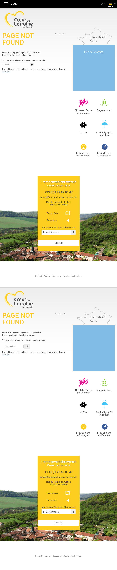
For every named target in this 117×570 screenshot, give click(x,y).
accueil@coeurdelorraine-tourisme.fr (58, 197)
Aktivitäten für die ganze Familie (83, 111)
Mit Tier (83, 132)
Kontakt (58, 242)
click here (6, 72)
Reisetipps (52, 220)
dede (110, 6)
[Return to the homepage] (19, 27)
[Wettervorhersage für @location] (103, 6)
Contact (38, 276)
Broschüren (52, 213)
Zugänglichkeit (104, 110)
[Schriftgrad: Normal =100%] (64, 34)
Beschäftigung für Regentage (104, 133)
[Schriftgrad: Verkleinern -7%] (60, 34)
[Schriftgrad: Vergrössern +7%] (57, 34)
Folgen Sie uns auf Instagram (83, 154)
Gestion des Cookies (72, 276)
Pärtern (47, 276)
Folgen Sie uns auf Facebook (104, 154)
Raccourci (57, 276)
